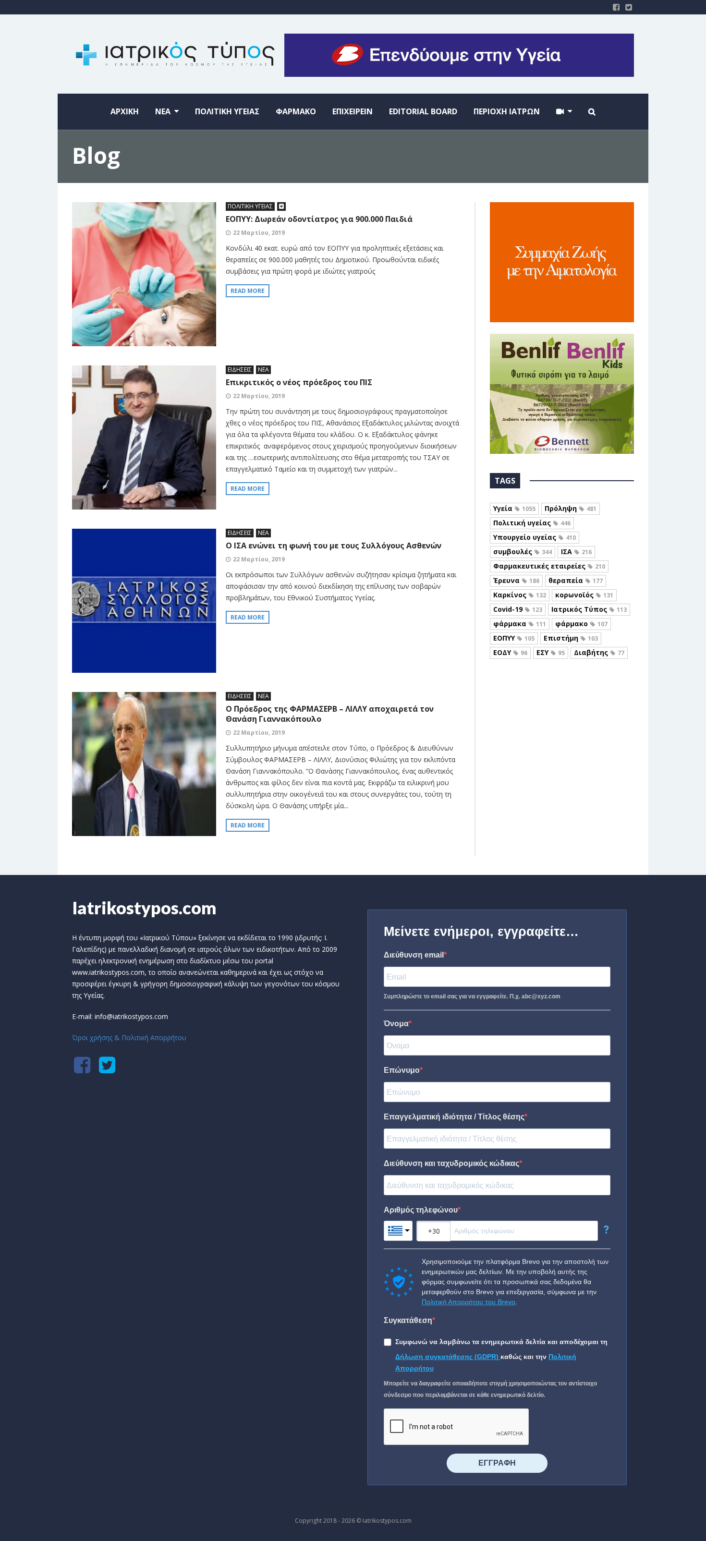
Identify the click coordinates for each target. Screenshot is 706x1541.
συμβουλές (522, 551)
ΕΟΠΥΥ (514, 638)
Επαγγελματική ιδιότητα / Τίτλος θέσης (454, 1117)
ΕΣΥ (550, 652)
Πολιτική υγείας (532, 522)
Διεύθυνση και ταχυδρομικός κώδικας (451, 1163)
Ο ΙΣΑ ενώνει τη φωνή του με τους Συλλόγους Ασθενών (333, 545)
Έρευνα (516, 580)
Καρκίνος (519, 594)
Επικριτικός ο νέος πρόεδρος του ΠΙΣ (299, 382)
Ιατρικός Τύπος (589, 609)
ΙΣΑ (576, 551)
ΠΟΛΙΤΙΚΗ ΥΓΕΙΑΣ (250, 206)
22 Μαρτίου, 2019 (259, 233)
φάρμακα (519, 623)
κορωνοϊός (584, 594)
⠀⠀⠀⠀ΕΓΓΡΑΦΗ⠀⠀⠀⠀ (497, 1463)
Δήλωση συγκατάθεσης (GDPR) (447, 1356)
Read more (248, 291)
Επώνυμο (402, 1070)
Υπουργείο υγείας (534, 537)
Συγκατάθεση (408, 1320)
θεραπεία (575, 580)
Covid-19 (517, 609)
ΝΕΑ (263, 369)
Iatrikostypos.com (144, 907)
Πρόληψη (570, 508)
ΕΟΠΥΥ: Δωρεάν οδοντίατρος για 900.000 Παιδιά (319, 219)
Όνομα (396, 1023)
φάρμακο (581, 623)
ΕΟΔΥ (510, 652)
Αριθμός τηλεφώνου (421, 1210)
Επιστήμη (571, 638)
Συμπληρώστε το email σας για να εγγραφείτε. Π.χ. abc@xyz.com (472, 996)
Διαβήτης (599, 652)
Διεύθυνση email (414, 955)
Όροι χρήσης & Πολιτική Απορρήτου (129, 1037)
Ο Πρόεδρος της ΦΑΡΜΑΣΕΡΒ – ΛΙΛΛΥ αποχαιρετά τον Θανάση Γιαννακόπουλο (330, 714)
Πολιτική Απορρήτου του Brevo (468, 1302)
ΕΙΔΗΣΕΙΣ (240, 369)
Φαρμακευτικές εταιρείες (549, 565)
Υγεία (514, 508)
